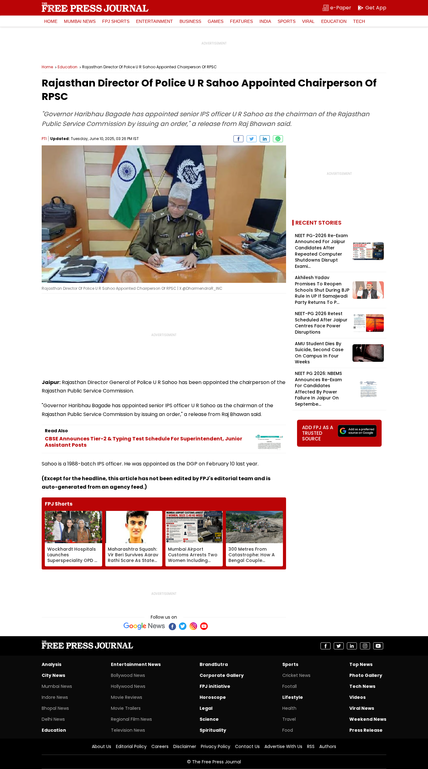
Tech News (362, 686)
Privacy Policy (215, 746)
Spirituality (213, 730)
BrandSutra (214, 664)
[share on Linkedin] (265, 138)
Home (50, 21)
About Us (101, 746)
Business (190, 21)
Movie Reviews (126, 697)
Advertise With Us (283, 746)
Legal (206, 708)
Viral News (361, 708)
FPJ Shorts (115, 21)
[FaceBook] (172, 626)
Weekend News (367, 719)
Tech (359, 21)
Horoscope (213, 697)
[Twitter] (182, 626)
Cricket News (296, 675)
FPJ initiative (215, 686)
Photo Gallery (365, 675)
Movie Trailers (126, 708)
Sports (286, 21)
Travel (289, 719)
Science (209, 719)
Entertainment (154, 21)
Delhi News (53, 719)
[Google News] (144, 626)
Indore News (55, 697)
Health (289, 708)
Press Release (366, 730)
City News (53, 675)
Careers (160, 746)
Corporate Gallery (222, 675)
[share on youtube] (378, 645)
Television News (128, 730)
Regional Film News (131, 719)
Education (334, 21)
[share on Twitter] (252, 138)
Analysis (51, 664)
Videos (357, 697)
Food (287, 730)
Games (215, 21)
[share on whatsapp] (278, 138)
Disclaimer (184, 746)
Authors (327, 746)
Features (241, 21)
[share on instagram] (365, 645)
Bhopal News (55, 708)
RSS (311, 746)
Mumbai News (80, 21)
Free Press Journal (95, 7)
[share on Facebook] (238, 138)
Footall (289, 686)
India (265, 21)
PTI (44, 138)
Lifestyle (292, 697)
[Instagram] (193, 626)
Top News (361, 664)
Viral (308, 21)
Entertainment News (136, 664)
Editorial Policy (131, 746)
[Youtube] (204, 626)
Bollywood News (128, 675)
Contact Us (247, 746)
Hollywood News (128, 686)
